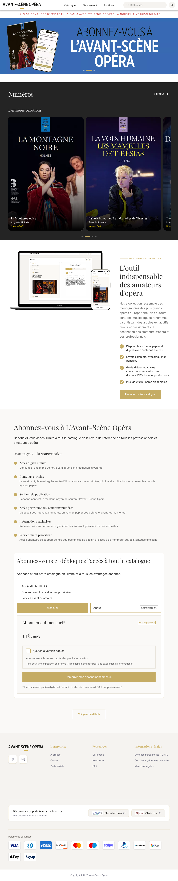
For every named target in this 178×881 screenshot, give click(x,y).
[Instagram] (23, 759)
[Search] (127, 5)
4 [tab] (96, 237)
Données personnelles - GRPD (151, 754)
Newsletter (98, 760)
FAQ (94, 766)
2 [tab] (89, 70)
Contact (54, 760)
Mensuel (52, 608)
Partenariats (57, 766)
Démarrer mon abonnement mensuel (89, 677)
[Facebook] (12, 759)
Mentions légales (144, 766)
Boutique (109, 5)
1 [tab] (84, 70)
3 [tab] (94, 70)
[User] (172, 5)
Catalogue (70, 5)
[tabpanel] (89, 46)
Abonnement (90, 5)
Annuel (125, 608)
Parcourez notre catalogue (140, 394)
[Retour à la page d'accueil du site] (22, 5)
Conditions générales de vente (152, 760)
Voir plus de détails (89, 714)
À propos (55, 754)
